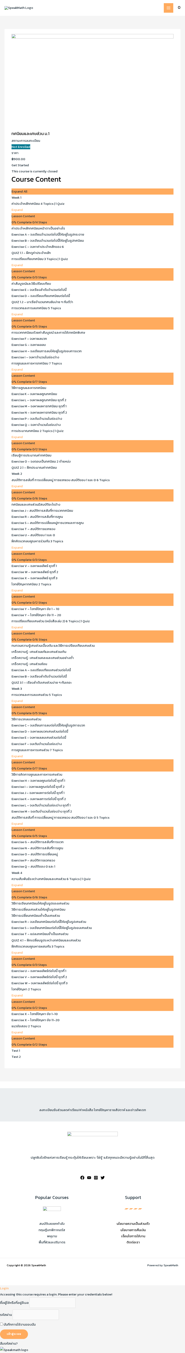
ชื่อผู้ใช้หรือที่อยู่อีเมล (14, 1302)
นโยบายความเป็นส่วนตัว (133, 1223)
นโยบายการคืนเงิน (133, 1230)
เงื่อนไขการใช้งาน (133, 1236)
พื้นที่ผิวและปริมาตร (52, 1242)
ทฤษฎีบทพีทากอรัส (52, 1230)
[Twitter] (103, 1178)
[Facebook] (82, 1178)
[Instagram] (96, 1178)
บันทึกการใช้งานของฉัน (19, 1324)
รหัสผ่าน (6, 1314)
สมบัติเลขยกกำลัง (52, 1223)
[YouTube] (89, 1178)
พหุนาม (52, 1236)
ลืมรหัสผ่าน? (9, 1343)
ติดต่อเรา (133, 1242)
